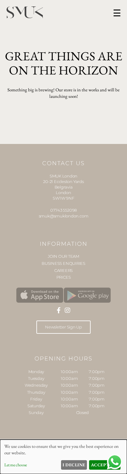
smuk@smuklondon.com (63, 215)
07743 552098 (63, 210)
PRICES (63, 277)
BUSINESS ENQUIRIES (63, 263)
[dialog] (63, 457)
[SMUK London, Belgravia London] (24, 17)
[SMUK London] (39, 295)
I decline (74, 465)
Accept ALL (105, 465)
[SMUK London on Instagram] (67, 310)
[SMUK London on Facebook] (58, 310)
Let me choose (15, 465)
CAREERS (63, 270)
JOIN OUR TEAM (63, 256)
